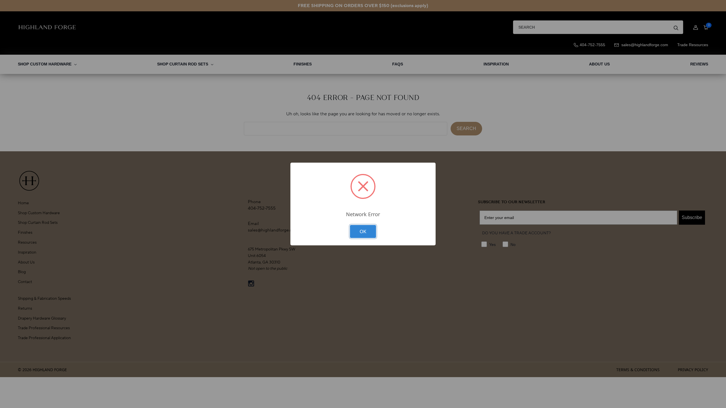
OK (363, 231)
